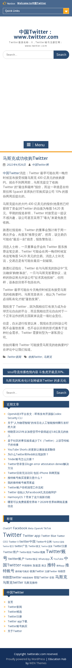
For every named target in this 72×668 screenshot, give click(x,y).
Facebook (20, 528)
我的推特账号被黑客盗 (21, 482)
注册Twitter (51, 571)
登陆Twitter (41, 577)
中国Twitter (11, 173)
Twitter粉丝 (25, 552)
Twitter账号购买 (17, 626)
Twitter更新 (46, 546)
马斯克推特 (30, 582)
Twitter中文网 (44, 541)
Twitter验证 (31, 559)
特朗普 (61, 571)
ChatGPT (7, 528)
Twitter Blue (48, 536)
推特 (51, 565)
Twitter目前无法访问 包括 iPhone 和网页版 (34, 473)
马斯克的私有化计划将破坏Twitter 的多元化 (36, 380)
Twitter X (14, 541)
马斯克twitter (13, 582)
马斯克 (48, 357)
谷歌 (51, 577)
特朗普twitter (12, 577)
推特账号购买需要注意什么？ (25, 478)
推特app (60, 565)
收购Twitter (35, 357)
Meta (30, 528)
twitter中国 (27, 541)
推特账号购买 (22, 571)
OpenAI (38, 528)
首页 (10, 602)
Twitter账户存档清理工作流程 (25, 487)
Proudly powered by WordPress (25, 659)
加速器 (37, 565)
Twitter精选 (15, 611)
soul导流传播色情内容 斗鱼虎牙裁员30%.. (36, 372)
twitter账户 (16, 558)
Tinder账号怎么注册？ (21, 459)
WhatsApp (44, 558)
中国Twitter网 (40, 164)
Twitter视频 (38, 552)
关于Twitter (15, 631)
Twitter (12, 535)
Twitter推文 (34, 546)
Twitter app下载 (17, 621)
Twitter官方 (8, 546)
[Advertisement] (36, 100)
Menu (40, 145)
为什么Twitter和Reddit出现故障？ (28, 454)
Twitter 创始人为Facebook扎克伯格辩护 (32, 492)
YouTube (58, 558)
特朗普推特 (27, 577)
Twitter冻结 (58, 541)
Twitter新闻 (14, 357)
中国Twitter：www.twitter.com (36, 34)
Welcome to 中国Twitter (31, 3)
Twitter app (31, 535)
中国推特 (27, 565)
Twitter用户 (11, 552)
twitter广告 (21, 546)
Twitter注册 (60, 546)
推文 (43, 565)
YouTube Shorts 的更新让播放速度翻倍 (31, 449)
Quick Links (12, 11)
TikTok (47, 528)
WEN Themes (37, 663)
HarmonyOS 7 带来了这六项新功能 (29, 497)
